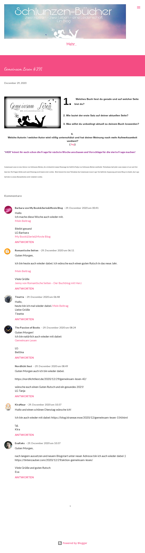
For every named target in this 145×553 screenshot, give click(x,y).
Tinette (19, 296)
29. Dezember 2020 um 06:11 (57, 250)
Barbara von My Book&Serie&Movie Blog (39, 207)
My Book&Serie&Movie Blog (33, 236)
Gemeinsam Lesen (26, 340)
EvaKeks (20, 443)
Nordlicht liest (23, 366)
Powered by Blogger (74, 543)
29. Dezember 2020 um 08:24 (59, 327)
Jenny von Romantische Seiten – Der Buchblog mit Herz (48, 283)
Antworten (24, 242)
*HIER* (8, 151)
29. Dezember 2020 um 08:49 (51, 366)
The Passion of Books (27, 327)
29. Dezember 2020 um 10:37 (44, 404)
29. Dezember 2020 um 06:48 (43, 296)
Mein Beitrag (23, 220)
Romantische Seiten (26, 250)
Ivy (73, 144)
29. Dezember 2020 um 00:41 (81, 207)
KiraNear (20, 404)
